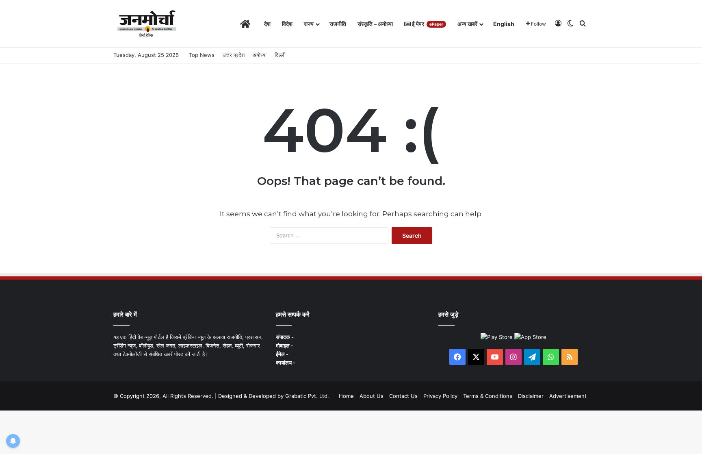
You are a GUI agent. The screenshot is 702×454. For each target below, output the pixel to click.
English (503, 23)
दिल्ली (280, 55)
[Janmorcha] (146, 24)
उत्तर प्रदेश (234, 55)
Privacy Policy (440, 396)
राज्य (309, 23)
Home (346, 396)
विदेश (287, 23)
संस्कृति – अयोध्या (375, 23)
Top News (201, 55)
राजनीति (337, 23)
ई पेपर (427, 23)
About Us (372, 396)
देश (267, 23)
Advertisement (568, 396)
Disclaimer (531, 396)
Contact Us (403, 396)
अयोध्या (259, 55)
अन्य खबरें (467, 23)
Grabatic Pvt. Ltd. (307, 396)
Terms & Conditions (487, 396)
